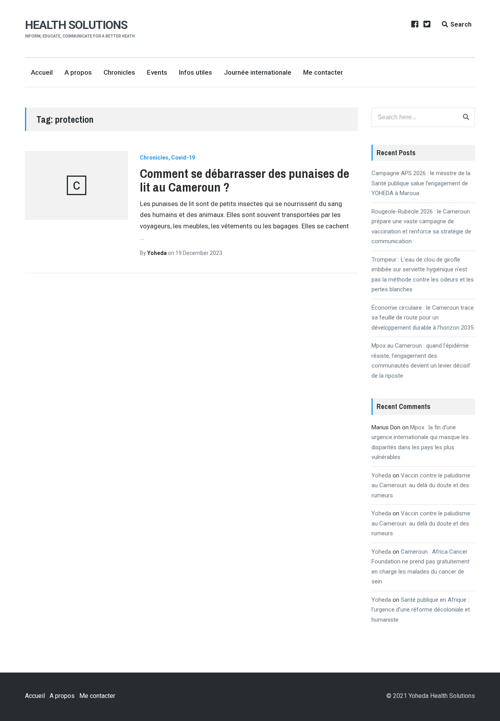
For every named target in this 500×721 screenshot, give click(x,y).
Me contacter (323, 72)
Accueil (42, 72)
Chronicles (119, 72)
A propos (78, 72)
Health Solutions (76, 25)
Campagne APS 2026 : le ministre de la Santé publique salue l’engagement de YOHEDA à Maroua (420, 183)
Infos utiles (195, 72)
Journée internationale (257, 72)
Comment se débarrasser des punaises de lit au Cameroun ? (244, 180)
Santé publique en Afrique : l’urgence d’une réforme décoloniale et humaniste (420, 609)
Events (157, 72)
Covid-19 (183, 157)
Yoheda (157, 253)
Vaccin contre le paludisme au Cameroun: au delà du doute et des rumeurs (420, 485)
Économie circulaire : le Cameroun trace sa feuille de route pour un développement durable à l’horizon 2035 (422, 317)
